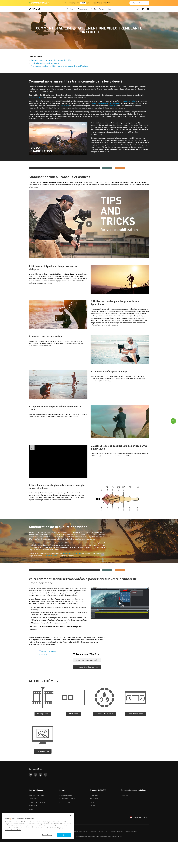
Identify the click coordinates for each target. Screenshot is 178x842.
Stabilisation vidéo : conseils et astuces (45, 63)
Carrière (93, 802)
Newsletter (94, 799)
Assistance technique (36, 795)
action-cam (65, 106)
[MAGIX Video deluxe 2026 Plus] (54, 662)
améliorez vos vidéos (36, 97)
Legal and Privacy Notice (13, 830)
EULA (106, 832)
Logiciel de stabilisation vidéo (87, 660)
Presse (92, 806)
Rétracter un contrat (130, 832)
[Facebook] (45, 775)
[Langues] (148, 9)
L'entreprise (94, 795)
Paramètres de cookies (96, 832)
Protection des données (81, 832)
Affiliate (31, 809)
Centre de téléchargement (38, 802)
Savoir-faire (33, 799)
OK (64, 835)
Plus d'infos (125, 795)
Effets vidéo (73, 714)
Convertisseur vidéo (135, 714)
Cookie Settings (47, 835)
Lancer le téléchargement (88, 667)
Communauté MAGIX (67, 799)
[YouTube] (30, 775)
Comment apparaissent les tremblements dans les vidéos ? (51, 60)
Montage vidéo (42, 714)
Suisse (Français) (139, 817)
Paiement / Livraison (117, 832)
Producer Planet (65, 802)
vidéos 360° (112, 106)
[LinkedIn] (40, 775)
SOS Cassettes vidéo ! (50, 556)
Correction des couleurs (104, 714)
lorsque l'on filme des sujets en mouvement (105, 103)
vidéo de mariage (130, 101)
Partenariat (33, 806)
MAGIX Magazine (65, 795)
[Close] (70, 815)
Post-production (43, 751)
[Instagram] (35, 775)
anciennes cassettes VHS (72, 553)
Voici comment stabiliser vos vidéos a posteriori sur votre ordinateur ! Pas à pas (59, 66)
